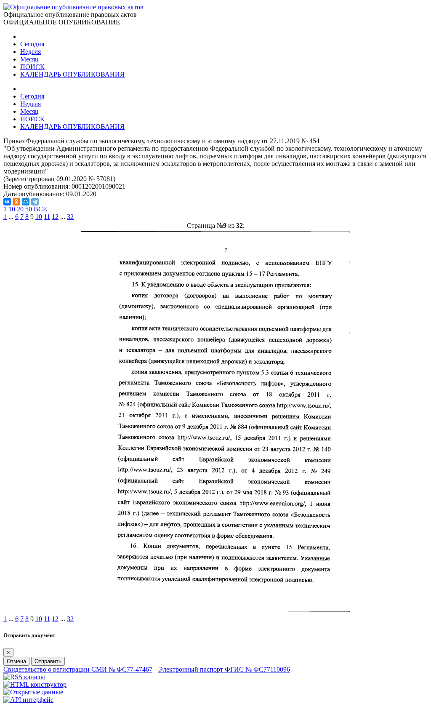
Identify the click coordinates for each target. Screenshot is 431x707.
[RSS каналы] (24, 676)
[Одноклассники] (16, 201)
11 (47, 216)
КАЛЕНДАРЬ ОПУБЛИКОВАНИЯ (72, 74)
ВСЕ (40, 209)
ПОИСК (32, 66)
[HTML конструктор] (35, 684)
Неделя (30, 51)
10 (11, 209)
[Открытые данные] (33, 692)
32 (70, 216)
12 (55, 216)
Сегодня (32, 44)
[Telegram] (35, 201)
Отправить (48, 661)
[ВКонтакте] (7, 201)
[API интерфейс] (28, 699)
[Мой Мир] (25, 201)
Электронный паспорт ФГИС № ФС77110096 (224, 669)
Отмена (16, 661)
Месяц (29, 59)
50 (28, 209)
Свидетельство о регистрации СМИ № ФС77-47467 (77, 669)
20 (20, 209)
